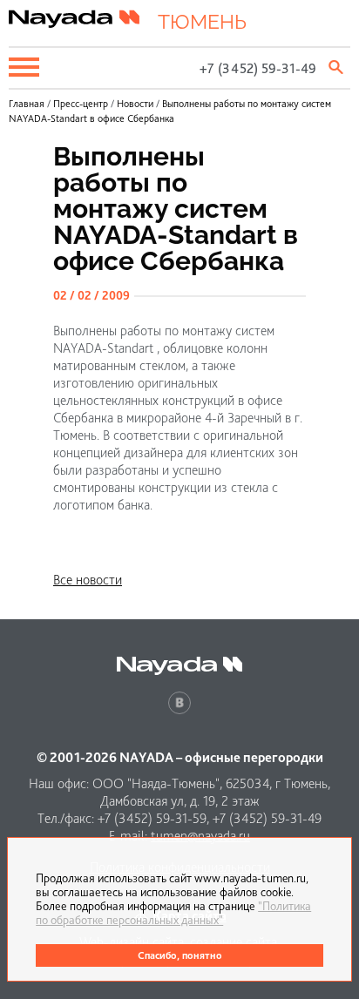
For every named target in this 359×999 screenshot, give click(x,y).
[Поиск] (337, 67)
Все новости (87, 579)
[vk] (179, 703)
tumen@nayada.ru (200, 835)
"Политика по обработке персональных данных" (173, 913)
